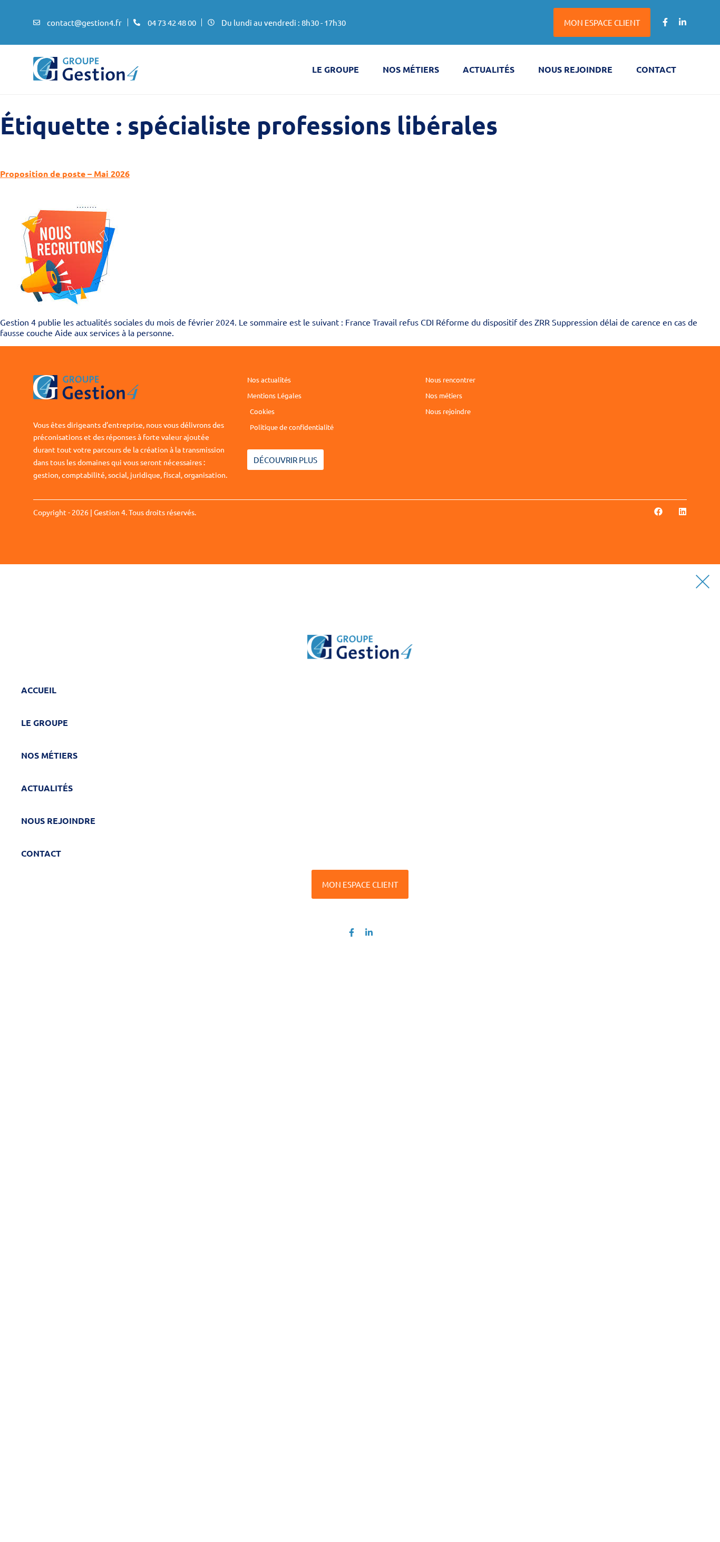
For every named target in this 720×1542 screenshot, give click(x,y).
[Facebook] (658, 511)
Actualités (488, 69)
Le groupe (335, 69)
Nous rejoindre (575, 69)
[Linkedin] (682, 511)
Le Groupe (44, 722)
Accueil (38, 689)
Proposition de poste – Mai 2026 (65, 173)
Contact (656, 69)
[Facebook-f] (665, 22)
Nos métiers (411, 69)
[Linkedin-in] (682, 22)
